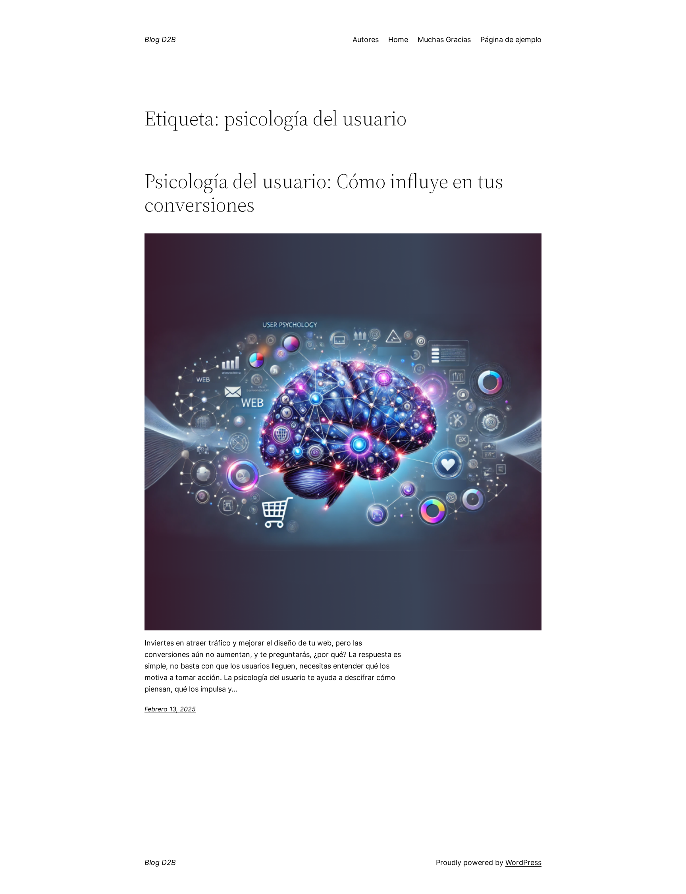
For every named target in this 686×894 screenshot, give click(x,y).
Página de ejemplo (510, 39)
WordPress (523, 862)
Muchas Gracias (444, 39)
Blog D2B (160, 39)
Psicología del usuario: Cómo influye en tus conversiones (324, 193)
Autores (366, 39)
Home (398, 39)
